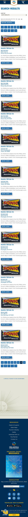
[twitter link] (14, 494)
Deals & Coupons (14, 425)
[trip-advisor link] (18, 498)
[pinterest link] (18, 494)
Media (14, 432)
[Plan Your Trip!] (4, 512)
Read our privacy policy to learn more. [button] (17, 511)
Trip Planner (14, 437)
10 (5, 30)
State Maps (14, 427)
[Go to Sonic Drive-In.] (10, 40)
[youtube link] (9, 498)
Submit (22, 486)
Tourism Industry (14, 430)
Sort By (3, 13)
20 (19, 19)
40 (21, 19)
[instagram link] (14, 498)
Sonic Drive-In (7, 48)
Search (23, 1)
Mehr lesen (6, 62)
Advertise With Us (14, 434)
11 (8, 30)
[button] (4, 2)
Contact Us (14, 439)
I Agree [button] (14, 514)
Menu (4, 1)
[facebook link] (9, 494)
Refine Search (6, 22)
